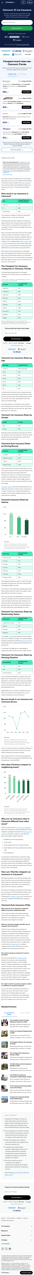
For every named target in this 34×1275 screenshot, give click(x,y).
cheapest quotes (15, 896)
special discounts (25, 641)
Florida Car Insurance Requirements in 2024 (21, 1032)
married (11, 636)
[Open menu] (2, 2)
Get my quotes (16, 28)
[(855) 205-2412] (23, 2)
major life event (22, 958)
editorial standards (19, 169)
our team (20, 1172)
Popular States (5, 1235)
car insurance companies (23, 827)
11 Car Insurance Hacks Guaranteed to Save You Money (20, 1087)
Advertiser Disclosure (7, 174)
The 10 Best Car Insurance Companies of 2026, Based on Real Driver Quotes (20, 1076)
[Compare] (10, 2)
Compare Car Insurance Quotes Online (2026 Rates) (19, 1098)
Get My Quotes (16, 339)
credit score (4, 245)
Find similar (26, 92)
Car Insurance (5, 1226)
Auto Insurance (11, 1218)
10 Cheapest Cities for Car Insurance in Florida (21, 1043)
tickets (10, 487)
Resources (4, 1231)
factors (11, 187)
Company (4, 1240)
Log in (30, 2)
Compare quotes (26, 1273)
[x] (6, 1248)
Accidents (4, 487)
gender (21, 241)
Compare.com (15, 944)
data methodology (8, 171)
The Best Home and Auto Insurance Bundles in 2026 (20, 1065)
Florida (15, 181)
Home (3, 1218)
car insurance (26, 183)
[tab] (12, 74)
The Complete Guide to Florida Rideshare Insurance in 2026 (19, 1021)
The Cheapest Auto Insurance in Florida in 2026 (19, 1054)
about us (14, 1172)
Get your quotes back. (22, 44)
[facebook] (2, 1248)
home (26, 693)
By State (19, 1218)
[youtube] (10, 1248)
